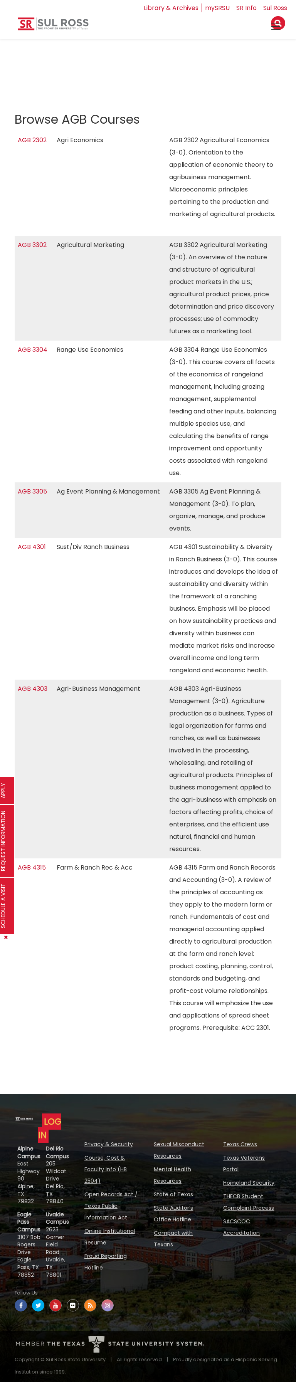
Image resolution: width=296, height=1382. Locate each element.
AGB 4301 (32, 546)
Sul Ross (275, 7)
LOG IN (49, 1128)
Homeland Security (248, 1183)
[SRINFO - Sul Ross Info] (53, 26)
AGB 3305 (32, 491)
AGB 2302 (32, 140)
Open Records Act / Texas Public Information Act (111, 1206)
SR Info (246, 7)
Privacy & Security (108, 1144)
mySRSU (217, 7)
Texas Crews (240, 1144)
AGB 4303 (32, 688)
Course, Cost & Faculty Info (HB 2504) (105, 1169)
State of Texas (173, 1194)
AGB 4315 (32, 867)
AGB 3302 (32, 244)
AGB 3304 (32, 349)
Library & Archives (171, 7)
